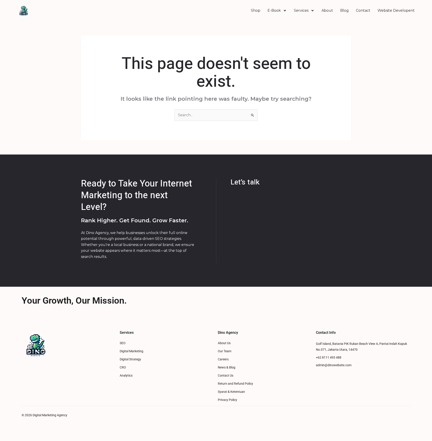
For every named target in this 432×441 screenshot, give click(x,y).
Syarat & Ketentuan (231, 392)
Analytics (126, 375)
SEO (123, 343)
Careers (223, 359)
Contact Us (225, 375)
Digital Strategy (130, 359)
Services (301, 10)
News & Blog (226, 367)
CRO (123, 367)
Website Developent (396, 10)
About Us (224, 343)
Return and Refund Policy (235, 384)
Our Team (224, 351)
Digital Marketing (131, 351)
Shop (255, 10)
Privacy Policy (227, 400)
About (327, 10)
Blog (344, 10)
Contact (363, 10)
